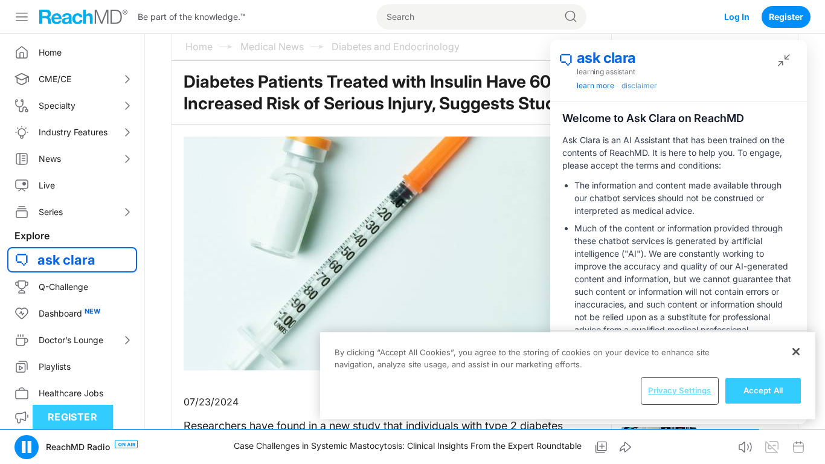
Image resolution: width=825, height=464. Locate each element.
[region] (567, 375)
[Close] (796, 351)
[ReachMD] (83, 17)
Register (786, 16)
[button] (26, 447)
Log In (737, 16)
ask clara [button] (66, 260)
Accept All (763, 390)
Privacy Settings (679, 390)
